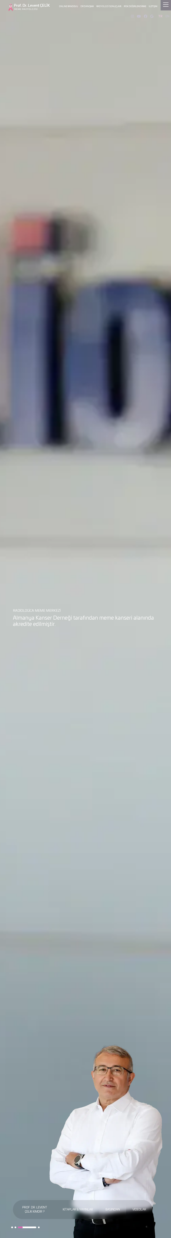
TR (160, 16)
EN (167, 16)
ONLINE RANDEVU (68, 6)
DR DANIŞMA (87, 6)
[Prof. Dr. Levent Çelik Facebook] (145, 16)
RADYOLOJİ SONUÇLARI (108, 6)
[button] (12, 1227)
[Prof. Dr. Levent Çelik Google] (151, 16)
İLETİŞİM (153, 6)
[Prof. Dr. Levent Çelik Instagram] (132, 16)
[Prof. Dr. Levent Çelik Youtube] (139, 16)
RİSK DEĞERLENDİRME (135, 6)
